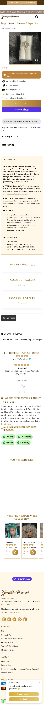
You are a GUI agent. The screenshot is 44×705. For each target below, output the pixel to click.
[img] (22, 356)
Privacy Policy (7, 642)
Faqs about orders (22, 298)
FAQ (3, 631)
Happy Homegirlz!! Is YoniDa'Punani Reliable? (20, 669)
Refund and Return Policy (12, 639)
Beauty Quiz (6, 665)
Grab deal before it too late (22, 3)
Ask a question (10, 136)
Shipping (5, 98)
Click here (30, 265)
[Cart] (36, 17)
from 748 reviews (20, 359)
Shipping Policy (7, 650)
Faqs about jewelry (22, 280)
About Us (5, 661)
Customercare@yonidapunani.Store (20, 609)
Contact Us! (6, 635)
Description (9, 160)
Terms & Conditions (9, 646)
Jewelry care (17, 264)
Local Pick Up (7, 673)
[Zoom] (37, 60)
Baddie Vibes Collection (26, 517)
